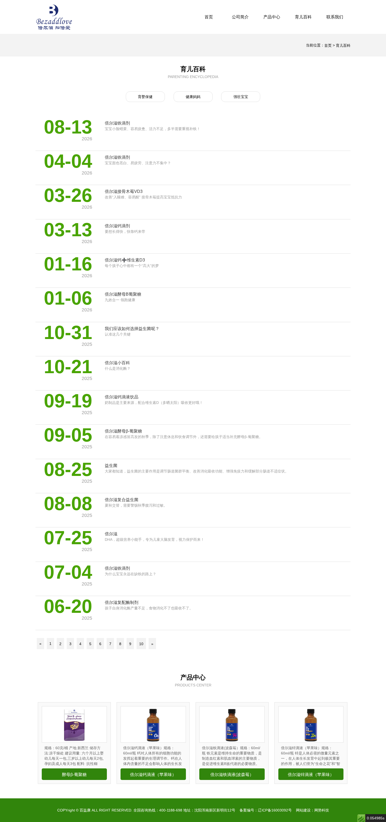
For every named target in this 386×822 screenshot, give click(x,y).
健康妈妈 (193, 97)
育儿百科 (303, 17)
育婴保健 (145, 97)
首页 (209, 17)
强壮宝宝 (240, 97)
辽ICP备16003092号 (275, 810)
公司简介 (240, 17)
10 (141, 644)
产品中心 (271, 17)
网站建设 (303, 810)
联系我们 (334, 17)
